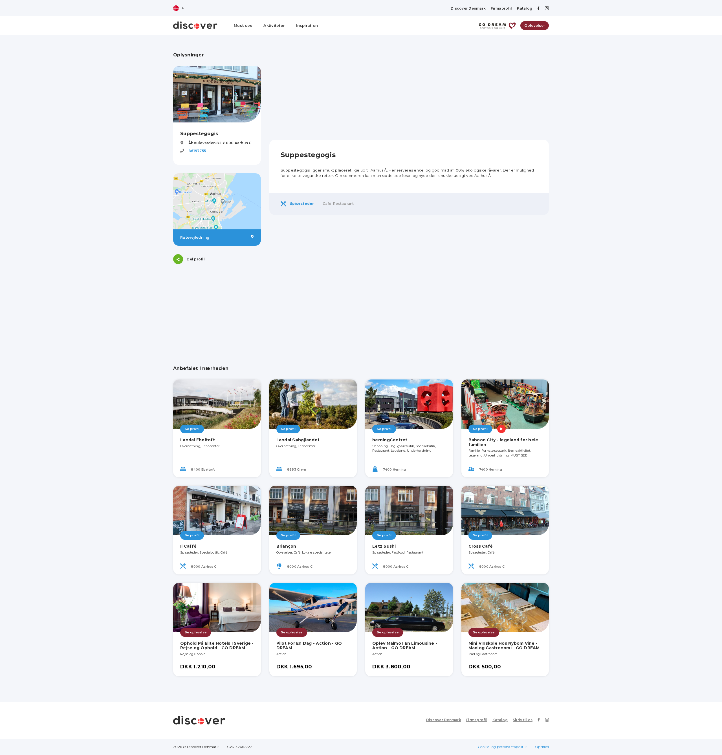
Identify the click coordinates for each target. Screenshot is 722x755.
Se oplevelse (195, 632)
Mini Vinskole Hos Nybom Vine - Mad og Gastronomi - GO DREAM (504, 646)
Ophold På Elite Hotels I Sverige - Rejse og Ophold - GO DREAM (217, 646)
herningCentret (390, 439)
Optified (542, 747)
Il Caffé (188, 546)
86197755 (197, 151)
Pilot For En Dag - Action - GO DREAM (309, 646)
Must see (243, 25)
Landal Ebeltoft (197, 439)
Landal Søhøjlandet (298, 439)
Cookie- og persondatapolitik (502, 747)
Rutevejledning (195, 237)
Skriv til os (522, 720)
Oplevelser (534, 25)
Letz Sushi (384, 546)
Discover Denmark (468, 8)
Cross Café (480, 546)
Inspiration (307, 25)
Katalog (524, 8)
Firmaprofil (501, 8)
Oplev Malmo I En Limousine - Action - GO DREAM (404, 646)
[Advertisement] (217, 308)
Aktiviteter (274, 25)
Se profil (192, 429)
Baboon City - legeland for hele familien (503, 442)
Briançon (286, 546)
